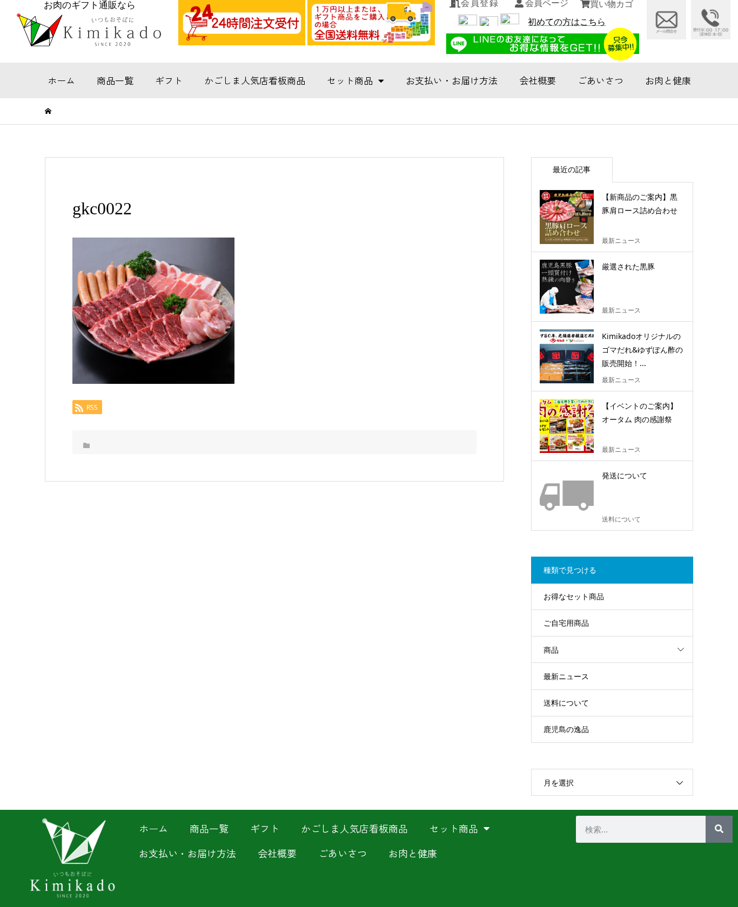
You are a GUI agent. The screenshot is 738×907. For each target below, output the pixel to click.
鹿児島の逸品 (566, 729)
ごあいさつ (600, 80)
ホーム (61, 80)
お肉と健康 (668, 80)
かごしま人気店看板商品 (254, 80)
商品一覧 (115, 80)
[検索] (719, 829)
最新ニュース (566, 676)
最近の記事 (572, 169)
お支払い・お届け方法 (452, 80)
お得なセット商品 (574, 596)
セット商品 (350, 80)
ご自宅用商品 (566, 623)
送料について (566, 703)
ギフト (169, 80)
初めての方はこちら (567, 21)
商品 (551, 650)
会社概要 (537, 80)
